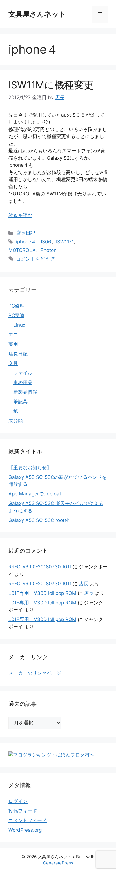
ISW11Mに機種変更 (51, 85)
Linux (19, 325)
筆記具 (20, 401)
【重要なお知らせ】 (30, 467)
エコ (13, 334)
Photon (49, 250)
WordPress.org (25, 830)
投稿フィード (22, 811)
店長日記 (25, 233)
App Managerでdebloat (34, 494)
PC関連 (16, 315)
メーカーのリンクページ (34, 673)
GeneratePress (58, 863)
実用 (13, 344)
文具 (13, 363)
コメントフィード (27, 820)
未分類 (15, 421)
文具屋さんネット (37, 14)
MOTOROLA (22, 250)
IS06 (46, 241)
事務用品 (22, 382)
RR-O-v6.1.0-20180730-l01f (39, 567)
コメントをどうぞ (35, 259)
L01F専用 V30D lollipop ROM (42, 593)
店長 (83, 583)
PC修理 (16, 306)
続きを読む (20, 215)
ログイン (18, 801)
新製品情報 (25, 392)
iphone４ (26, 241)
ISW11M (64, 241)
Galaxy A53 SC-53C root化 (38, 520)
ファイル (22, 373)
